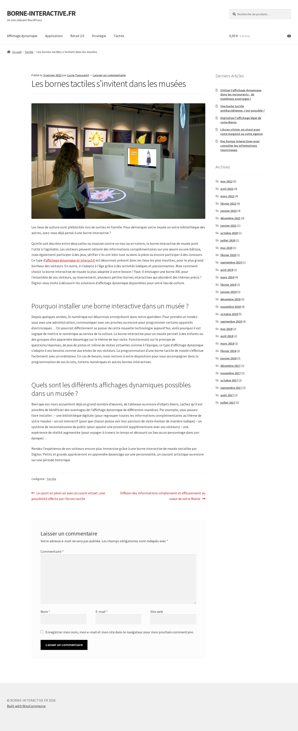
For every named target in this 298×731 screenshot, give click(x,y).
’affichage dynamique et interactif (70, 260)
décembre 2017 (230, 366)
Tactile (119, 36)
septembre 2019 (231, 262)
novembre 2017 (230, 373)
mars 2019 (227, 277)
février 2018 (228, 351)
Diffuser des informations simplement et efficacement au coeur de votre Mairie (162, 496)
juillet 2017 (227, 403)
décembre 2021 (230, 218)
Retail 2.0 (77, 36)
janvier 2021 (228, 226)
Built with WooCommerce (26, 706)
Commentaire (52, 551)
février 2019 (228, 285)
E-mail (102, 611)
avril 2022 (226, 189)
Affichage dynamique (22, 36)
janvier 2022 (228, 211)
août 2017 (227, 395)
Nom (45, 611)
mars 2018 (227, 343)
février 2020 (228, 255)
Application (54, 36)
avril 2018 (226, 336)
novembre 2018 (230, 307)
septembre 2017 (231, 388)
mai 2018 (226, 329)
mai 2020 (226, 248)
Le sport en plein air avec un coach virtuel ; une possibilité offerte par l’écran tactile (68, 496)
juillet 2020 (227, 240)
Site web (156, 611)
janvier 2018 (228, 358)
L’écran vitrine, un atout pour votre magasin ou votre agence (241, 132)
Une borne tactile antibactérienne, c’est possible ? (242, 108)
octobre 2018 (229, 314)
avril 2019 (226, 270)
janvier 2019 (228, 292)
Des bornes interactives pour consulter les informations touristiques (240, 145)
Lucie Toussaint (78, 75)
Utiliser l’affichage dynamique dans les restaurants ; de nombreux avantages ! (240, 94)
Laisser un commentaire (109, 75)
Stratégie (99, 36)
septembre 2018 (231, 321)
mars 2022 (227, 196)
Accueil (17, 52)
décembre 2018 (230, 299)
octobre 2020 (229, 233)
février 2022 (228, 204)
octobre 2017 (229, 380)
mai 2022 (226, 181)
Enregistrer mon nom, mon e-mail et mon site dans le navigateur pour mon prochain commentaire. (119, 632)
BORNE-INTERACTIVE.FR (41, 13)
